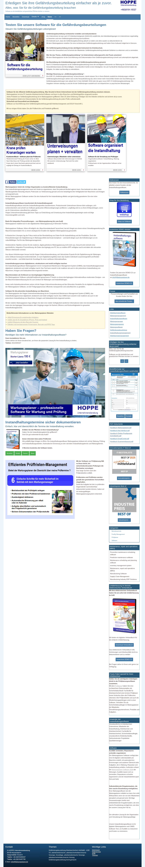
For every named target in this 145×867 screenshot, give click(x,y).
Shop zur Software (124, 221)
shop (43, 17)
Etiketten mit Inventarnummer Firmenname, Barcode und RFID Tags (31, 324)
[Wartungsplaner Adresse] (22, 860)
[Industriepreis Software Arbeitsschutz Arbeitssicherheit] (124, 515)
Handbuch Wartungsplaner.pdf (120, 428)
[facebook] (11, 183)
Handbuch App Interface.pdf (120, 430)
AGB (93, 853)
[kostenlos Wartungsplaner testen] (124, 267)
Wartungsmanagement (118, 316)
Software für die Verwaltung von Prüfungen (103, 156)
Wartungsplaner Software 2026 (122, 769)
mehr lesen (35, 170)
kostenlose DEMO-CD (124, 283)
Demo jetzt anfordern (31, 76)
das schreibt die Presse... (124, 301)
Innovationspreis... (124, 478)
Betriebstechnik (116, 531)
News (50, 17)
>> (60, 17)
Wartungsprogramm (117, 324)
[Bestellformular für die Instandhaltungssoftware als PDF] (124, 411)
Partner (25, 453)
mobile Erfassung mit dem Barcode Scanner (22, 322)
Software (114, 540)
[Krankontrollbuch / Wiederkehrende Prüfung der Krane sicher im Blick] (24, 154)
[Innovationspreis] (124, 473)
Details (18, 453)
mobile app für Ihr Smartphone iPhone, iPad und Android (27, 320)
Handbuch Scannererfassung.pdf (121, 441)
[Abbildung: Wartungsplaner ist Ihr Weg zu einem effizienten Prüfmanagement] (40, 518)
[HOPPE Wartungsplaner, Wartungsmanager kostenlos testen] (124, 633)
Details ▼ (35, 17)
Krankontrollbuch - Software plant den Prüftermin (23, 156)
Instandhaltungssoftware (118, 318)
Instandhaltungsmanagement (120, 333)
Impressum (96, 850)
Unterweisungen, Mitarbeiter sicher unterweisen (63, 156)
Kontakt (128, 416)
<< (55, 17)
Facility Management (118, 534)
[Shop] (124, 216)
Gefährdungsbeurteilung (118, 330)
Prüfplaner (115, 537)
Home (8, 17)
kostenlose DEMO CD (124, 659)
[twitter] (21, 183)
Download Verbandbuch (124, 645)
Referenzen (124, 192)
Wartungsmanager (116, 321)
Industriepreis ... (124, 520)
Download (25, 17)
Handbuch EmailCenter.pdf (119, 439)
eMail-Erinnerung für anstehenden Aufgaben (22, 317)
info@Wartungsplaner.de (121, 277)
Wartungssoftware (116, 327)
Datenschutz (96, 852)
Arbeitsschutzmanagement (119, 336)
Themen (95, 855)
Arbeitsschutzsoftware (117, 313)
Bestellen (16, 17)
